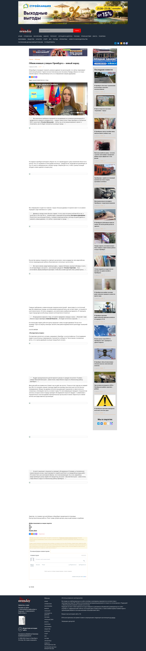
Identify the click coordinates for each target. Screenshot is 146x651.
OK (30, 529)
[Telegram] (34, 77)
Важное (46, 36)
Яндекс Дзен (33, 530)
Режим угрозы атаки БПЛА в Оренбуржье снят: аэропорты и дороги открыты (103, 340)
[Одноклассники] (32, 77)
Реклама (77, 36)
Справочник (28, 36)
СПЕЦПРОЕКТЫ (50, 42)
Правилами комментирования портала (68, 537)
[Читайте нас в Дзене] (124, 43)
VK (30, 525)
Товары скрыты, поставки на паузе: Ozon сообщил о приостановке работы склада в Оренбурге (104, 247)
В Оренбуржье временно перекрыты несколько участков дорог (104, 409)
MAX (30, 527)
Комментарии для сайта (79, 576)
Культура (39, 39)
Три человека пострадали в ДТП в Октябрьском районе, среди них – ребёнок (103, 387)
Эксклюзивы (37, 36)
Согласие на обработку (25, 634)
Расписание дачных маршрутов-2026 (30, 42)
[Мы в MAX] (127, 43)
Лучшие (38, 564)
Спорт (45, 39)
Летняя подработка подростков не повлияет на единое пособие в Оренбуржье (103, 270)
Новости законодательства (78, 39)
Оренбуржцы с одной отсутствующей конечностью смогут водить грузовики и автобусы (104, 179)
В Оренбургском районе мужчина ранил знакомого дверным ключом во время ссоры (104, 294)
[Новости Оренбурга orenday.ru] (25, 30)
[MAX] (36, 77)
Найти (77, 30)
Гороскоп (53, 36)
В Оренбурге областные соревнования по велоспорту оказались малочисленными (104, 87)
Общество (31, 39)
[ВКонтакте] (30, 77)
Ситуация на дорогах (65, 36)
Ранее (43, 564)
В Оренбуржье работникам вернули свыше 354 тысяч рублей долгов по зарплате (104, 224)
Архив (20, 36)
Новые (32, 564)
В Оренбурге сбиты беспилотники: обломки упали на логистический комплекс (103, 363)
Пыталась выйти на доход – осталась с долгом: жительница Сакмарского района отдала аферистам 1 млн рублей (104, 155)
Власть (95, 36)
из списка (112, 617)
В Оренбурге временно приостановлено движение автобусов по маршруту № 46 (104, 317)
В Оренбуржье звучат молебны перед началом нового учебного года (104, 132)
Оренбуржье (63, 39)
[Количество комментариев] (105, 92)
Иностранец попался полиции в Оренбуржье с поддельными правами (104, 202)
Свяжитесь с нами (23, 605)
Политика (102, 36)
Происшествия (86, 36)
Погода (55, 39)
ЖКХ (50, 39)
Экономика (22, 39)
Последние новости (103, 69)
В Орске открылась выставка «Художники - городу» (102, 109)
